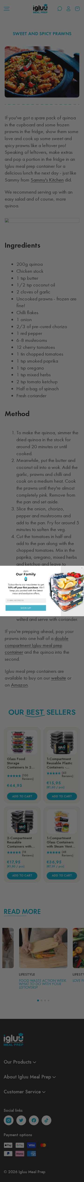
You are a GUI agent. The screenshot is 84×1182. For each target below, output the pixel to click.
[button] (42, 582)
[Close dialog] (82, 568)
